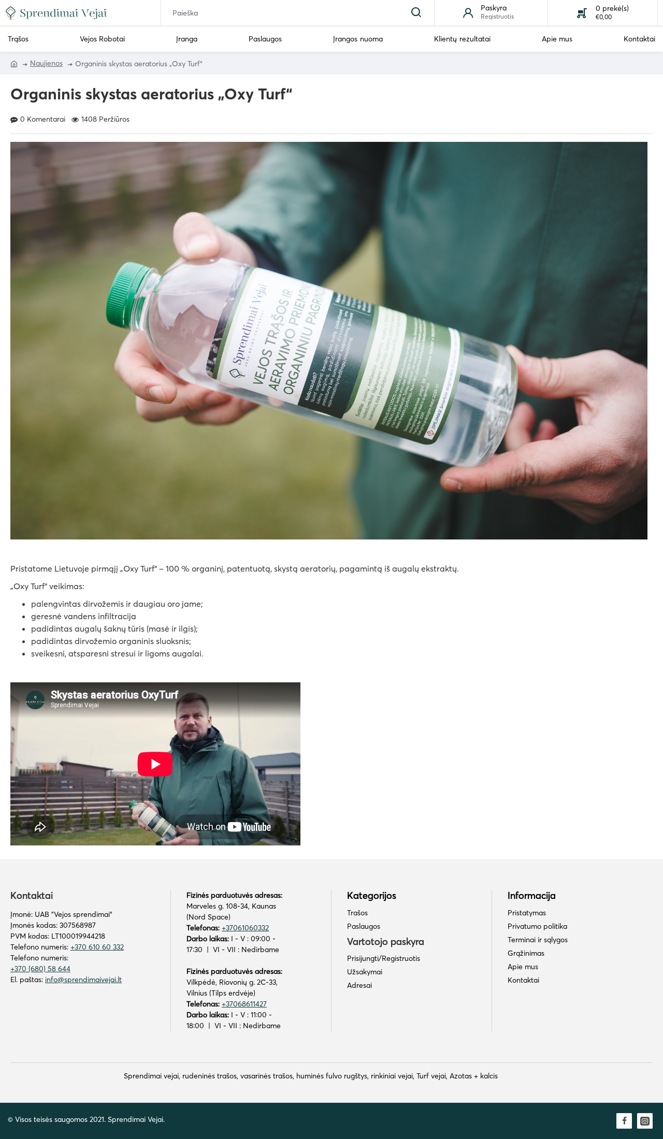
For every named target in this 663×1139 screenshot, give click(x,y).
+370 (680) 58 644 (40, 968)
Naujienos (46, 63)
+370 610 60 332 (97, 947)
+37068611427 (244, 1004)
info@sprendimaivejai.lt (83, 979)
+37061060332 (245, 927)
